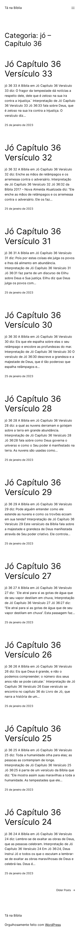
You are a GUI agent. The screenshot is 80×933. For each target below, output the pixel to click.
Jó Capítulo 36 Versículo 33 (33, 68)
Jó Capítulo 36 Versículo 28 (33, 403)
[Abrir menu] (73, 8)
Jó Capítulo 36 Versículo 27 (33, 571)
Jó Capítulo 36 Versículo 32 (33, 152)
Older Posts (65, 890)
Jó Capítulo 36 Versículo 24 (33, 817)
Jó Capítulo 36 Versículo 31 (33, 236)
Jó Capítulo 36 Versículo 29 (33, 487)
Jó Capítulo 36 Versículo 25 (33, 733)
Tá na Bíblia (13, 8)
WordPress (53, 925)
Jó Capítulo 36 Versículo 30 (33, 320)
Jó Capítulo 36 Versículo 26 (33, 649)
